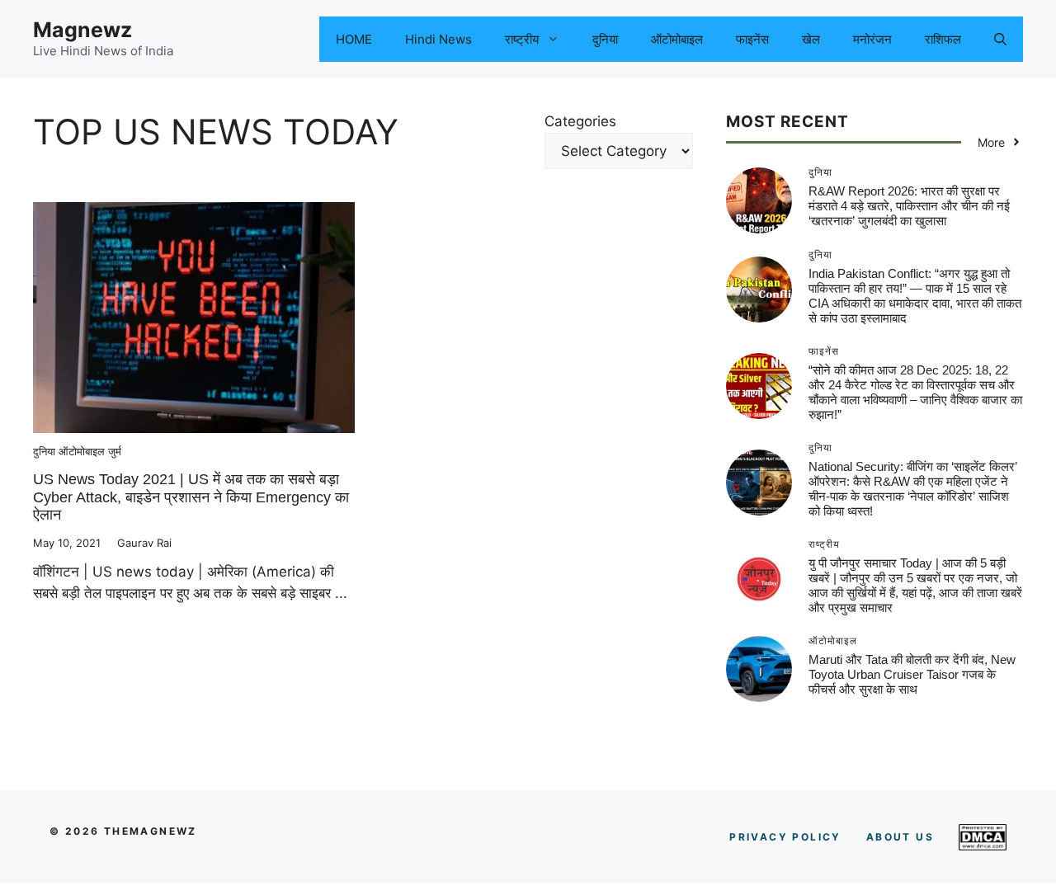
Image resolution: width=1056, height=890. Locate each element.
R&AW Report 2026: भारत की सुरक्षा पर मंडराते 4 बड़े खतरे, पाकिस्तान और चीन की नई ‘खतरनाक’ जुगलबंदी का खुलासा (909, 206)
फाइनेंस (752, 39)
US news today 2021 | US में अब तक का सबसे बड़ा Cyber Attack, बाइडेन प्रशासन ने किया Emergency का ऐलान (191, 497)
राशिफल (943, 39)
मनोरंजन (872, 39)
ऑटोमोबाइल (677, 39)
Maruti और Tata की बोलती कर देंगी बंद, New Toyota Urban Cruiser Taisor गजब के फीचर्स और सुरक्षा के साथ (912, 674)
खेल (811, 39)
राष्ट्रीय (522, 39)
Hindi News (438, 39)
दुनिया (605, 39)
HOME (354, 39)
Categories (580, 121)
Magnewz (82, 29)
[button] (1000, 39)
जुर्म (114, 451)
